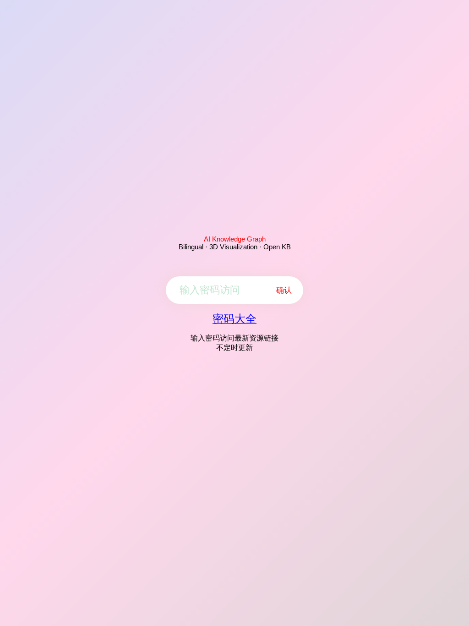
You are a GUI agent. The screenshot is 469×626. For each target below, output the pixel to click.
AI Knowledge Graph (235, 239)
